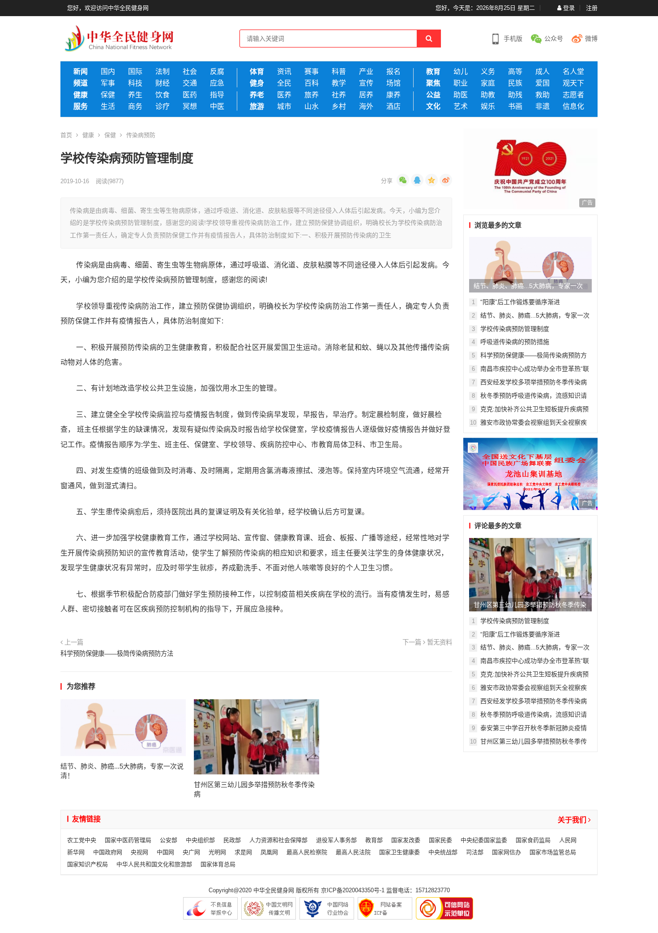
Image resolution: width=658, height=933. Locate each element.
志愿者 (573, 95)
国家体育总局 (218, 864)
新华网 (76, 852)
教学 (339, 83)
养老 (257, 95)
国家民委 (440, 840)
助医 (460, 95)
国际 (135, 71)
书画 (515, 106)
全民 (284, 83)
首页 (66, 135)
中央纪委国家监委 (484, 840)
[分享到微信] (403, 180)
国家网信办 (506, 852)
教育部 (374, 840)
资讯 (284, 71)
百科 (311, 83)
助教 (488, 95)
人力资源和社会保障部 (278, 840)
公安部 (168, 840)
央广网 (191, 852)
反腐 (217, 71)
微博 (591, 38)
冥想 (190, 106)
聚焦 (433, 83)
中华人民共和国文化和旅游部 (154, 864)
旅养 (311, 95)
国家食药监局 (533, 840)
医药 (190, 95)
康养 (393, 95)
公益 (433, 95)
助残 (515, 95)
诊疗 (162, 106)
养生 (135, 95)
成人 (542, 71)
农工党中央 (81, 840)
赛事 (311, 71)
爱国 (542, 83)
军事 (108, 83)
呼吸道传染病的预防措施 (514, 341)
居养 (366, 95)
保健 (108, 95)
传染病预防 (140, 135)
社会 (190, 71)
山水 (311, 106)
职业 (460, 83)
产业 (366, 71)
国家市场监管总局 (553, 852)
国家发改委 (405, 840)
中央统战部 (442, 852)
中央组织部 (200, 840)
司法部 (474, 852)
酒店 (393, 106)
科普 (339, 71)
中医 (217, 106)
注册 (592, 7)
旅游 (257, 106)
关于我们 (573, 820)
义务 (488, 71)
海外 (366, 106)
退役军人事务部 (336, 840)
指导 (217, 95)
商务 (135, 106)
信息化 (573, 106)
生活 (108, 106)
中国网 (165, 852)
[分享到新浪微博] (446, 180)
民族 (515, 83)
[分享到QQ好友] (417, 180)
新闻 (80, 71)
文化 (433, 106)
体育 (257, 71)
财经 (162, 83)
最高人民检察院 (306, 852)
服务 (80, 106)
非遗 (542, 106)
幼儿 (460, 71)
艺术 (460, 106)
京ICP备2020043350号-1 (353, 890)
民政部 (232, 840)
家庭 (488, 83)
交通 (190, 83)
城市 (284, 106)
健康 (80, 95)
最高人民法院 (353, 852)
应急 (217, 83)
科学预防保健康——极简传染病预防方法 (116, 653)
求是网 (243, 852)
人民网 (568, 840)
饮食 (162, 95)
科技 (135, 83)
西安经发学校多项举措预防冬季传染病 (533, 382)
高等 (515, 71)
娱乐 (488, 106)
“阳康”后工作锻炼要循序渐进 (520, 301)
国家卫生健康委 (399, 852)
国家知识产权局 (87, 864)
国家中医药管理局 (128, 840)
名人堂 (573, 71)
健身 (257, 83)
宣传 (366, 83)
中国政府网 (107, 852)
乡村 (339, 106)
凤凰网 (269, 852)
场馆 (393, 83)
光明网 (217, 852)
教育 (433, 71)
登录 (569, 7)
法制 (162, 71)
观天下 (573, 83)
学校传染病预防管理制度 (514, 328)
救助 (542, 95)
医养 (284, 95)
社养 (339, 95)
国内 (108, 71)
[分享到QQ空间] (431, 180)
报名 (393, 71)
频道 (80, 83)
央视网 (139, 852)
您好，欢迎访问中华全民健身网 (108, 7)
